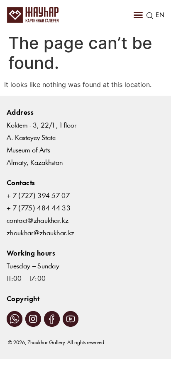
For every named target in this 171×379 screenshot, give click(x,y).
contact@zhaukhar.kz (37, 221)
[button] (138, 14)
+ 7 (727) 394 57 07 (38, 196)
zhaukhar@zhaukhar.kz (40, 233)
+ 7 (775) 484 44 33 (39, 208)
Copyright (23, 299)
